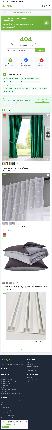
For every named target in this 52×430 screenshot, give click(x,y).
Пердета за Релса (10, 91)
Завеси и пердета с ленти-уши (30, 81)
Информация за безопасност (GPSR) (10, 393)
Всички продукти (26, 350)
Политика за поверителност (8, 424)
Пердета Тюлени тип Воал (12, 81)
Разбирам (5, 426)
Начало (6, 12)
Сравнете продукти (32, 370)
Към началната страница (43, 100)
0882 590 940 (19, 1)
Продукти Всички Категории (12, 78)
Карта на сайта (31, 381)
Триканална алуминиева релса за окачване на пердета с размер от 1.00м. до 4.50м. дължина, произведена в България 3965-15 (25, 342)
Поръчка (29, 368)
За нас (2, 387)
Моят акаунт (30, 364)
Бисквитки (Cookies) (6, 391)
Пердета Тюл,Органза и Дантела (13, 85)
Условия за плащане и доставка (9, 381)
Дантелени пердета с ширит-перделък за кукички (18, 88)
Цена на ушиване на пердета (8, 389)
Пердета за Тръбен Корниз (40, 88)
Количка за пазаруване (33, 366)
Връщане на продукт (32, 379)
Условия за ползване (6, 379)
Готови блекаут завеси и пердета (32, 78)
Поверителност (5, 385)
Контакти (3, 377)
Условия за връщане (6, 383)
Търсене (40, 50)
